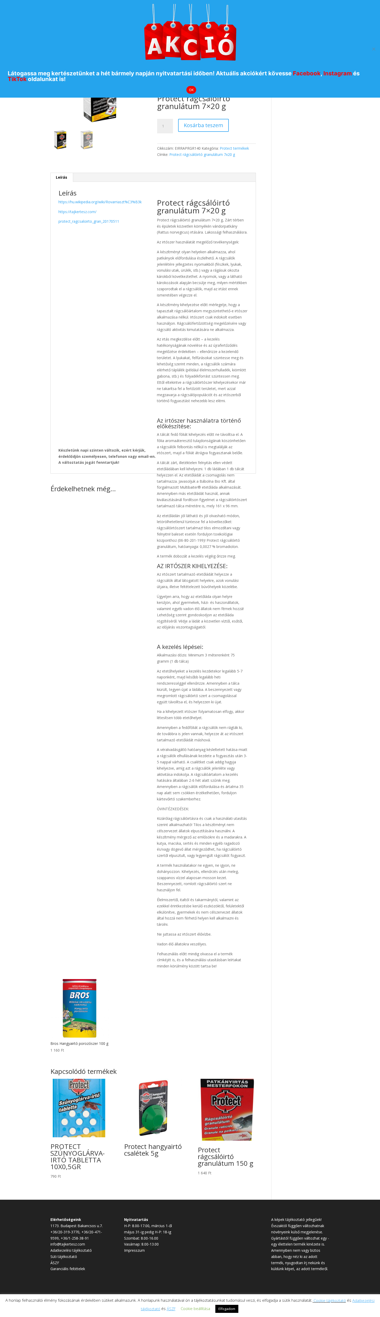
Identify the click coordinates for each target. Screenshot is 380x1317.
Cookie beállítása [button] (195, 1308)
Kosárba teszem (203, 125)
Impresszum (134, 1250)
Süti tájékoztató (63, 1256)
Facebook (307, 73)
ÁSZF (54, 1262)
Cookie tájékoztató (330, 1300)
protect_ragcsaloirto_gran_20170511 (88, 221)
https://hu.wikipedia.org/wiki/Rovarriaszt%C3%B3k (100, 201)
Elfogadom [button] (226, 1308)
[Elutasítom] (373, 49)
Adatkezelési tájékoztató (71, 1250)
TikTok (17, 79)
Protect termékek (234, 148)
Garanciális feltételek (67, 1268)
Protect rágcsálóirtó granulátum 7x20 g (202, 154)
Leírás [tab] (61, 177)
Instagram (337, 73)
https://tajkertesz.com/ (77, 211)
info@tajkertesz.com (67, 1244)
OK (191, 90)
